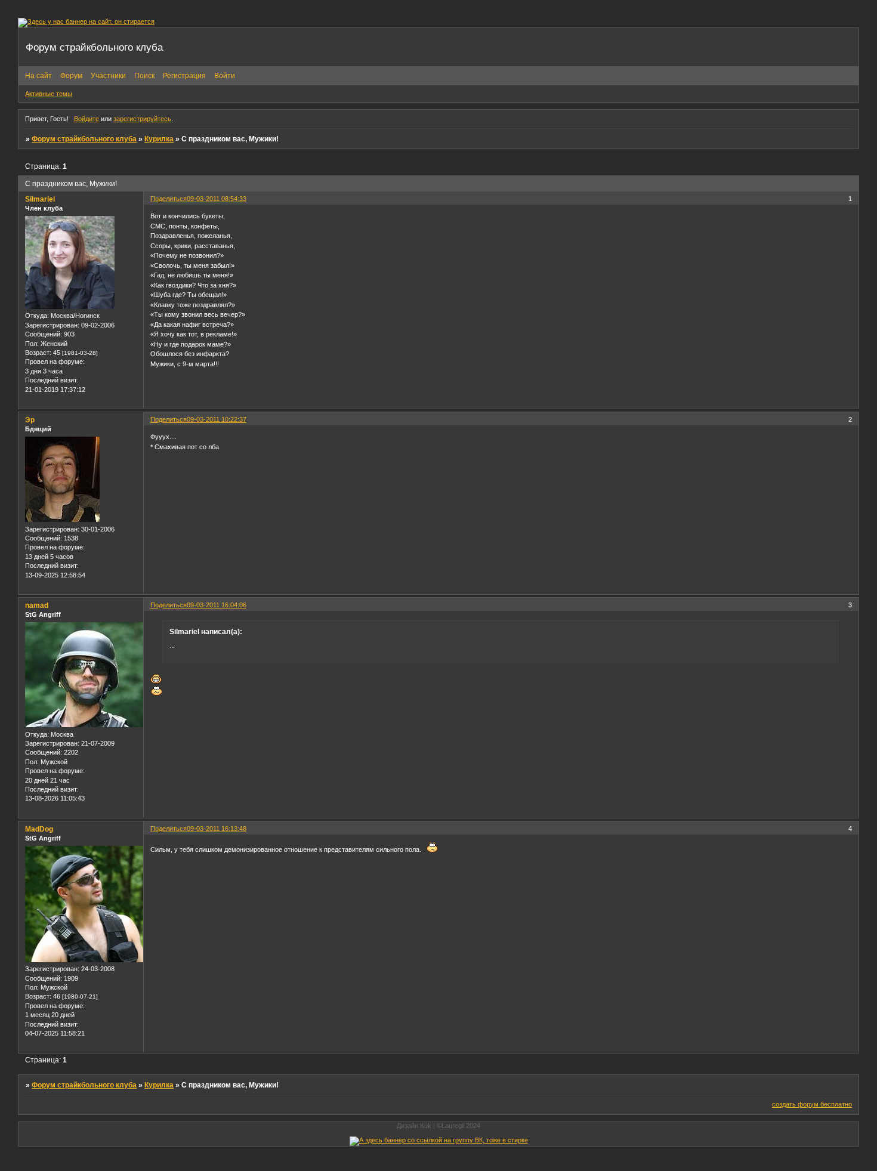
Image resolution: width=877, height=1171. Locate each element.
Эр (30, 420)
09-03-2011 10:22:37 (216, 419)
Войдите (86, 118)
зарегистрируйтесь (142, 118)
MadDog (39, 829)
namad (36, 605)
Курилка (159, 139)
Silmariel (40, 199)
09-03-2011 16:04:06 (216, 604)
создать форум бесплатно (812, 1104)
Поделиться (168, 198)
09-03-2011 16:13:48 (216, 828)
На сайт (38, 76)
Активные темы (48, 93)
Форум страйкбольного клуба (84, 139)
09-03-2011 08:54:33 (216, 198)
